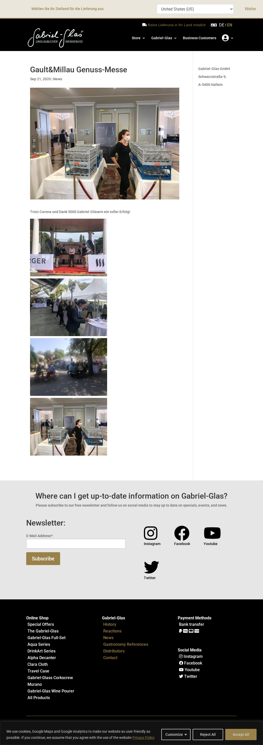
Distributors (114, 651)
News (57, 79)
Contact (110, 657)
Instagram (193, 656)
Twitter (190, 676)
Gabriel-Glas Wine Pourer (50, 691)
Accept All (241, 734)
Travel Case (38, 671)
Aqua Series (38, 644)
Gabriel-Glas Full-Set (46, 637)
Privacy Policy (144, 738)
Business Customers (199, 38)
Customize (174, 734)
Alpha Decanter (41, 657)
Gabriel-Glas (161, 38)
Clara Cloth (37, 664)
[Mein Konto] (228, 37)
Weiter (250, 8)
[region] (131, 733)
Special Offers (40, 624)
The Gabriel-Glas (43, 631)
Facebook (192, 663)
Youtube (192, 669)
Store (136, 38)
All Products (38, 697)
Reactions (112, 631)
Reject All (208, 734)
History (109, 624)
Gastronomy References (125, 644)
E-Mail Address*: (39, 536)
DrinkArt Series (41, 651)
